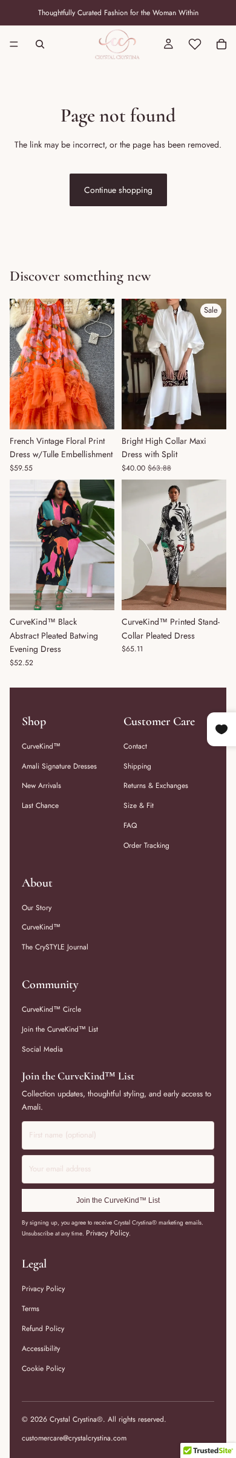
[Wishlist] (195, 44)
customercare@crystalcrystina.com (74, 1438)
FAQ (130, 825)
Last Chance (40, 805)
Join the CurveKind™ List (60, 1029)
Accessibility (41, 1348)
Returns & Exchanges (155, 785)
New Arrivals (41, 785)
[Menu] (14, 44)
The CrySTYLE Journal (55, 947)
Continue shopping (118, 190)
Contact (135, 746)
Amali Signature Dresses (59, 766)
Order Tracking (146, 845)
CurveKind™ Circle (51, 1009)
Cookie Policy (43, 1368)
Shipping (137, 766)
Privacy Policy (107, 1233)
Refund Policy (43, 1328)
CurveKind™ (41, 746)
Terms (30, 1308)
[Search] (40, 44)
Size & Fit (138, 805)
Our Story (36, 907)
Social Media (42, 1049)
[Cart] (221, 44)
